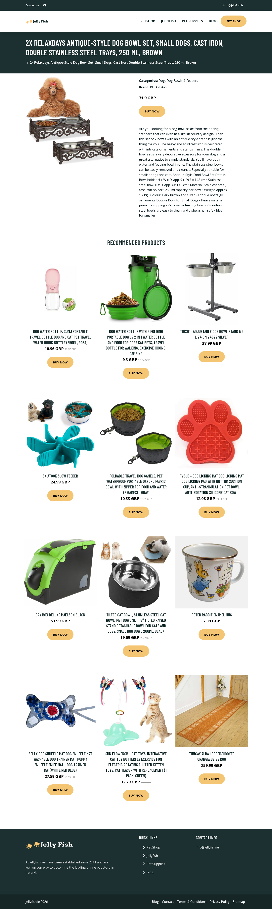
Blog (213, 21)
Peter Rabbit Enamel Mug (212, 614)
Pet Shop (233, 21)
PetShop (148, 21)
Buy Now (152, 111)
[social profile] (45, 5)
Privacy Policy (220, 901)
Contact (168, 901)
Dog (162, 80)
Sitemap (239, 901)
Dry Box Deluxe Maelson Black (60, 614)
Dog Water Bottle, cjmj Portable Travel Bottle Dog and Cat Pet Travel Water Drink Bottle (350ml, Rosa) (60, 337)
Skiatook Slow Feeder (60, 475)
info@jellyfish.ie (233, 5)
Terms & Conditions (191, 901)
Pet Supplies (192, 21)
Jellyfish (168, 21)
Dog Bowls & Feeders (182, 80)
